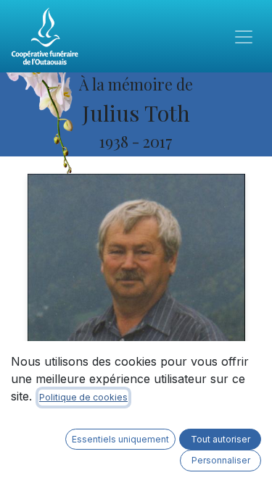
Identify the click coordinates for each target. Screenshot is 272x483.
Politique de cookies (83, 397)
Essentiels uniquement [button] (120, 439)
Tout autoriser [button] (220, 439)
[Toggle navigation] (243, 36)
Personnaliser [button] (220, 460)
